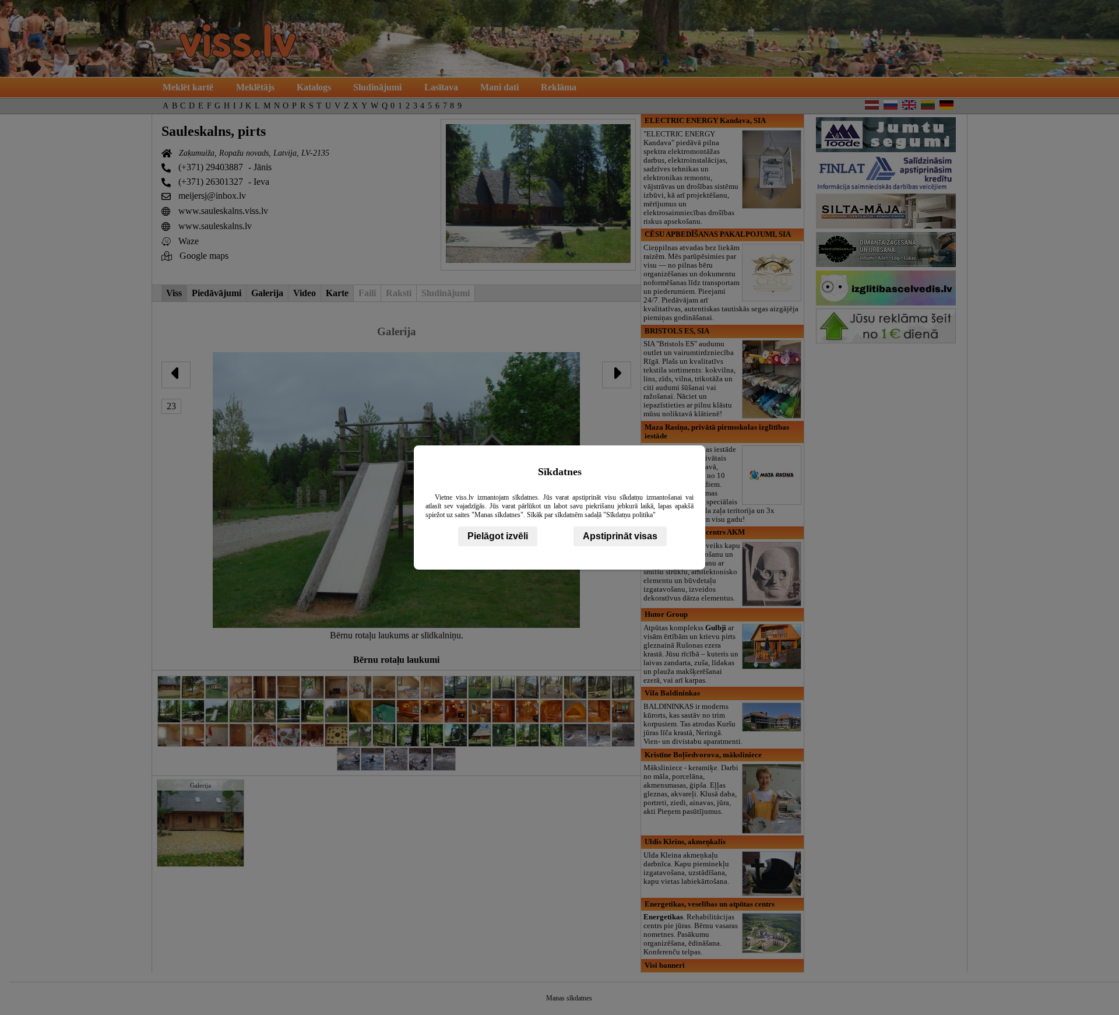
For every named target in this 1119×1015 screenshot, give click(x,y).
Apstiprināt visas (620, 536)
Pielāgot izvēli (497, 536)
